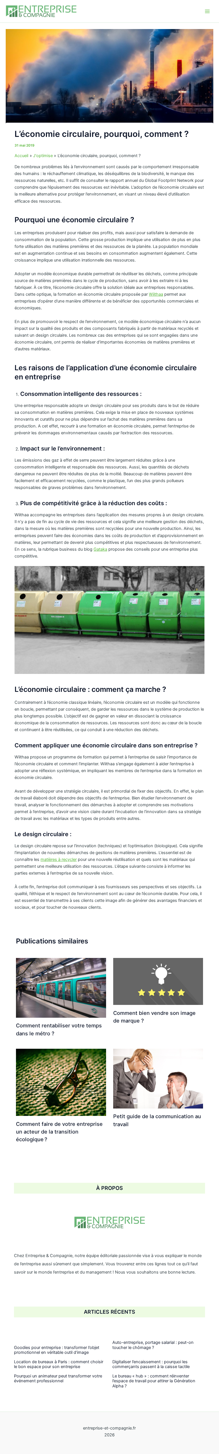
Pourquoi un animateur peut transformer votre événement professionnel (58, 1378)
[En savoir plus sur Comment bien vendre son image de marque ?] (158, 981)
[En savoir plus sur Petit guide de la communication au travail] (158, 1078)
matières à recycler (58, 859)
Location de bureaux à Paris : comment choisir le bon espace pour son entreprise (58, 1364)
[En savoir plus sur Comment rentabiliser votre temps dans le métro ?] (61, 987)
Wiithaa (156, 294)
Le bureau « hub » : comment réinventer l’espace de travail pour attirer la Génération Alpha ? (153, 1381)
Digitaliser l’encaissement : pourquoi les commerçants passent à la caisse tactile (151, 1364)
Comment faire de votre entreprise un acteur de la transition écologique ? (59, 1132)
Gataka (100, 549)
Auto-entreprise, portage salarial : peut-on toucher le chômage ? (153, 1345)
